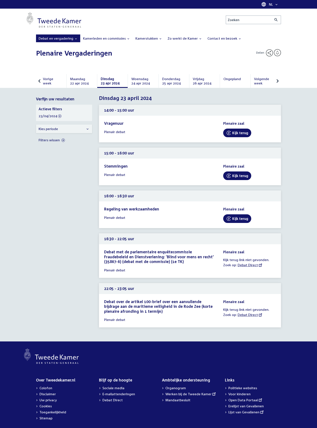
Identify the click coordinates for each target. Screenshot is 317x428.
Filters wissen (50, 140)
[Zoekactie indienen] (276, 20)
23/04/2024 (48, 116)
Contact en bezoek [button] (222, 38)
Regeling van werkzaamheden (131, 209)
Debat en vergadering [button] (56, 38)
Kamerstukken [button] (147, 38)
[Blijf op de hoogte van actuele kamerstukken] (277, 52)
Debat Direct (248, 265)
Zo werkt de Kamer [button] (183, 38)
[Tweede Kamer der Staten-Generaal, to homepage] (54, 20)
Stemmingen (116, 166)
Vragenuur (114, 123)
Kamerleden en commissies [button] (105, 38)
